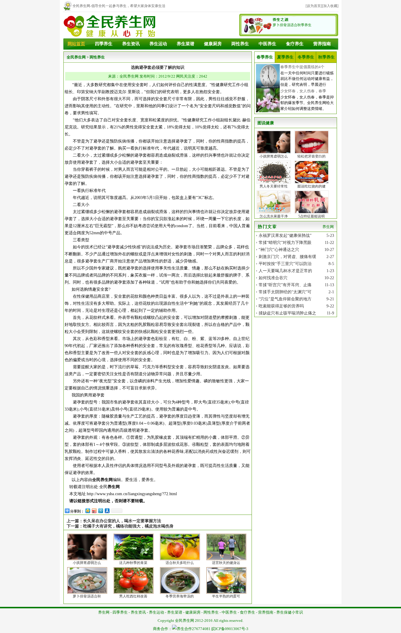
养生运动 (158, 43)
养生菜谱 (185, 43)
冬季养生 (306, 57)
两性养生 (240, 43)
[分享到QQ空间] (87, 510)
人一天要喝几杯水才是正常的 (285, 271)
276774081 (201, 629)
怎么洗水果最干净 (274, 216)
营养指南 (322, 43)
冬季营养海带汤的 (180, 596)
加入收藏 (330, 6)
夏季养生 (285, 57)
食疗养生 (295, 43)
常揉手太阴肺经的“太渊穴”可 (285, 292)
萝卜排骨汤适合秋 (87, 596)
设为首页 (314, 6)
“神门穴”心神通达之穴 (279, 249)
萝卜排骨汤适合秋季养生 (292, 25)
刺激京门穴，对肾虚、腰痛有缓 (287, 256)
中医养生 (267, 43)
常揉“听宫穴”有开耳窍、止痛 (285, 285)
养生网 (113, 487)
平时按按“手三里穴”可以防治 (285, 264)
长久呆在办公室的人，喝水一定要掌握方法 (122, 521)
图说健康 (265, 123)
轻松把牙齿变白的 (311, 156)
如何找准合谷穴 (273, 278)
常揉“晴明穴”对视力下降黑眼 (285, 242)
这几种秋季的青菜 (133, 563)
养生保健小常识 (289, 612)
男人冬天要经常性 (274, 186)
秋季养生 (326, 57)
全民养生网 (76, 57)
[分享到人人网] (107, 510)
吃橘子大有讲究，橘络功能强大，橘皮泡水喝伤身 (128, 526)
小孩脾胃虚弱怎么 (87, 563)
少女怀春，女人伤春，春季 (303, 91)
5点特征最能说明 (311, 216)
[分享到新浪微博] (94, 510)
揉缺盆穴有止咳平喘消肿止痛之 (287, 313)
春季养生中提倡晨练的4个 (302, 67)
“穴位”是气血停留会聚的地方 (285, 299)
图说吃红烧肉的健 (311, 186)
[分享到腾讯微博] (100, 510)
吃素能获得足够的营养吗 (281, 306)
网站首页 (76, 43)
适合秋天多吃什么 (180, 563)
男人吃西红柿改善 (133, 596)
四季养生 (103, 43)
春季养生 (265, 57)
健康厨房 (213, 43)
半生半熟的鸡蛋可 (226, 596)
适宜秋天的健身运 (226, 563)
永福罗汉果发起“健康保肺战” (285, 235)
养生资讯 (131, 43)
